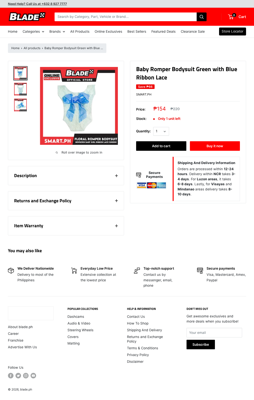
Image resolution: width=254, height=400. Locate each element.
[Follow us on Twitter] (18, 375)
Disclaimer (135, 362)
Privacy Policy (138, 355)
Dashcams (75, 317)
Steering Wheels (80, 330)
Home (15, 48)
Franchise (15, 340)
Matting (73, 343)
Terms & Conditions (142, 348)
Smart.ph (143, 94)
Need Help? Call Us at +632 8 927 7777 (37, 4)
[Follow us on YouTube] (33, 375)
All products (32, 48)
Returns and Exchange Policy (145, 339)
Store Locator (232, 31)
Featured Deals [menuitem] (163, 31)
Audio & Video (78, 323)
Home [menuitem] (12, 31)
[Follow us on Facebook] (10, 375)
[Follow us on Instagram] (26, 375)
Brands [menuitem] (55, 31)
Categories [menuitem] (31, 31)
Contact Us (136, 317)
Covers (73, 337)
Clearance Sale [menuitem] (193, 31)
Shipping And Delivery (144, 330)
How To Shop (137, 323)
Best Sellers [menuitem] (136, 31)
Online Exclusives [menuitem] (108, 31)
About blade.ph (20, 327)
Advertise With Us (22, 347)
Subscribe (200, 345)
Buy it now (215, 146)
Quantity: (143, 131)
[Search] (202, 16)
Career (13, 334)
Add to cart (161, 146)
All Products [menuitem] (79, 31)
